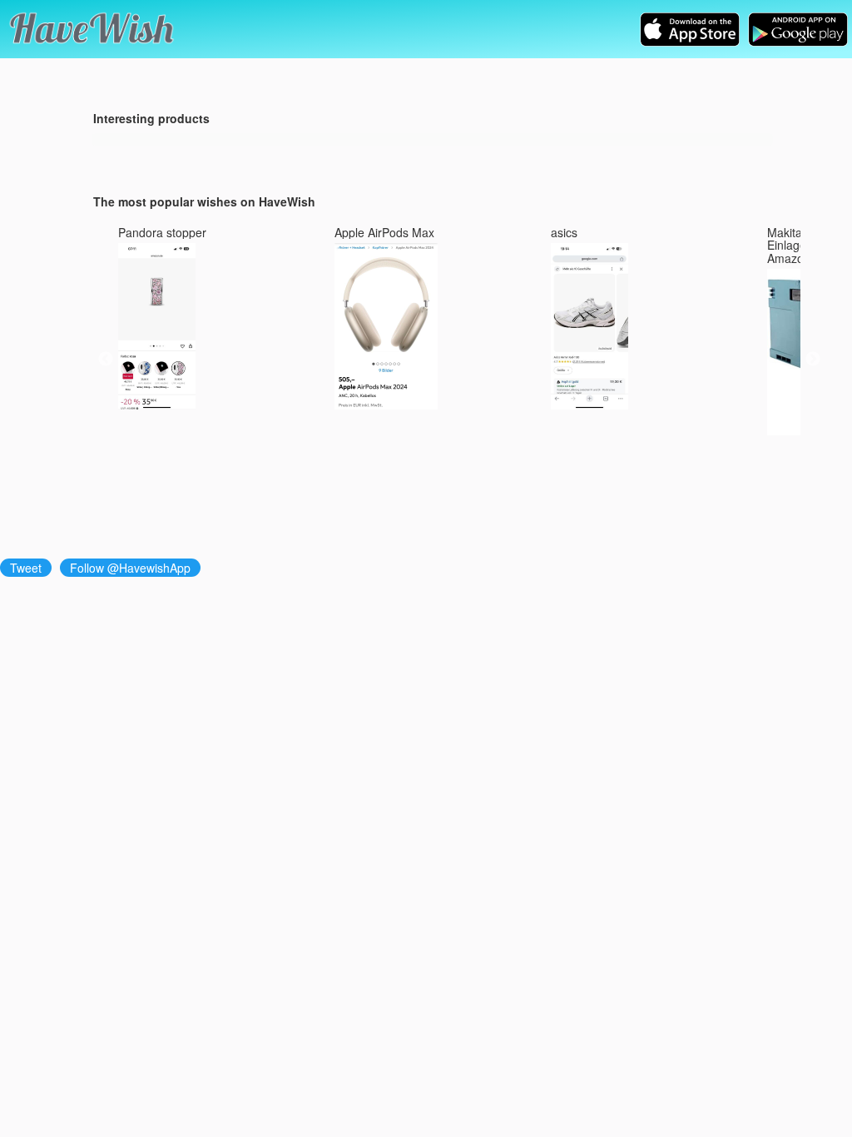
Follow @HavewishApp (130, 567)
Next (813, 359)
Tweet (26, 567)
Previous (105, 359)
